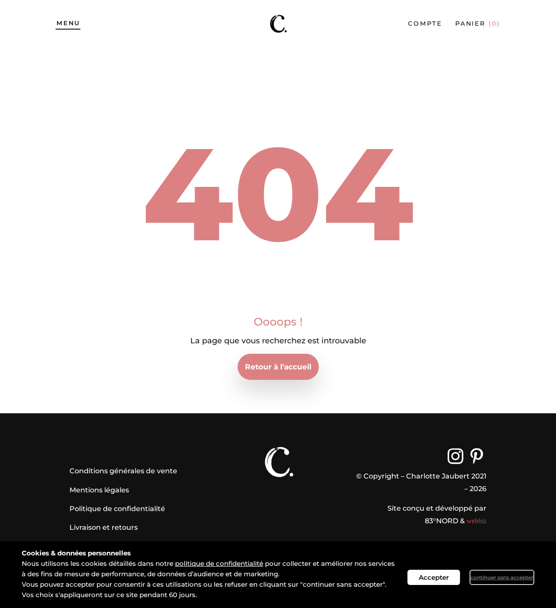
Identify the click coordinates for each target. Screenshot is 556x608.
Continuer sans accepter (501, 577)
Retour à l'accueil (278, 366)
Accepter (434, 577)
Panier (477, 23)
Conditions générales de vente (123, 471)
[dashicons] (455, 456)
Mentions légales (99, 490)
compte (425, 23)
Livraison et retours (104, 527)
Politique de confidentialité (117, 509)
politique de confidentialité (219, 563)
